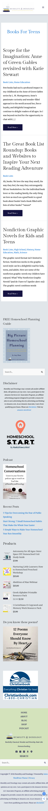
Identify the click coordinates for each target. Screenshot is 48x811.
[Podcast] (31, 751)
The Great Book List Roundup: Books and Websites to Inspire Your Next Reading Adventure (23, 156)
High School (20, 249)
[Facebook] (16, 751)
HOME (24, 712)
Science (23, 252)
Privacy (32, 778)
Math (16, 252)
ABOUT (24, 716)
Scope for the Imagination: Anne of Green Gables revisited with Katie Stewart (23, 62)
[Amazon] (28, 751)
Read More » (13, 128)
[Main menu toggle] (43, 7)
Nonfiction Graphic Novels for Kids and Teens (23, 236)
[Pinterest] (24, 751)
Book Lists (8, 82)
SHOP (24, 724)
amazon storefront (24, 410)
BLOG (24, 720)
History (30, 249)
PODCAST (24, 728)
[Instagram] (20, 751)
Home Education (22, 82)
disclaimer (32, 407)
